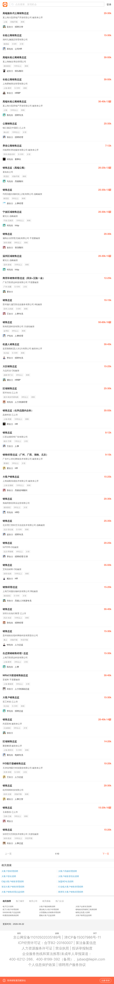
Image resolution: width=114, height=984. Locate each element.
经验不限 (14, 21)
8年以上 (18, 242)
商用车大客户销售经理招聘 (70, 891)
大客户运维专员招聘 (84, 906)
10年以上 (17, 66)
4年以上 (19, 551)
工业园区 (7, 728)
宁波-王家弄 (8, 220)
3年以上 (15, 463)
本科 (22, 21)
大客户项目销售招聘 (47, 906)
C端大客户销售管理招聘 (12, 881)
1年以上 (18, 441)
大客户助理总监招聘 (84, 915)
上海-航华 (7, 661)
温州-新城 (7, 264)
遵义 (5, 639)
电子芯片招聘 (8, 906)
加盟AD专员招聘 (65, 881)
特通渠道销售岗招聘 (11, 915)
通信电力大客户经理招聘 (49, 909)
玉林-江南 (7, 816)
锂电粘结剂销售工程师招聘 (86, 909)
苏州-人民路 (8, 308)
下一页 (105, 853)
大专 (21, 44)
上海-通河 (7, 88)
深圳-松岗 (7, 573)
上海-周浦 (7, 419)
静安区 (6, 198)
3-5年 (14, 44)
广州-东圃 (7, 286)
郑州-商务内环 (9, 154)
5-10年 (17, 88)
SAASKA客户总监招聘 (11, 912)
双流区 (6, 176)
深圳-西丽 (7, 242)
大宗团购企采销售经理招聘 (50, 912)
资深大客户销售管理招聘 (12, 886)
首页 (19, 933)
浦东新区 (7, 66)
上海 (5, 21)
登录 (109, 4)
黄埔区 (6, 463)
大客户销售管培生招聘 (68, 876)
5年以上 (15, 198)
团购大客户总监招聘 (47, 915)
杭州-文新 (7, 794)
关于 (95, 933)
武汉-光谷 (7, 617)
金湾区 (6, 330)
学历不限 (24, 639)
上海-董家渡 (8, 684)
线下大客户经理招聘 (11, 909)
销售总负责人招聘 (83, 912)
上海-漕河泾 (8, 750)
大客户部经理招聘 (9, 870)
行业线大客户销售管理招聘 (70, 886)
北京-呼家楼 (8, 551)
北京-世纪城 (8, 529)
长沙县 (6, 353)
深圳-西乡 (7, 838)
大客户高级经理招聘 (67, 870)
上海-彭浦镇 (8, 485)
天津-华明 (7, 772)
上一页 (8, 853)
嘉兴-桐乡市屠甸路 (11, 397)
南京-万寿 (7, 441)
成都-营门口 (8, 375)
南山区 (6, 132)
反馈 (57, 933)
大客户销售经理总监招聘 (12, 891)
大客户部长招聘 (8, 876)
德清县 (6, 44)
